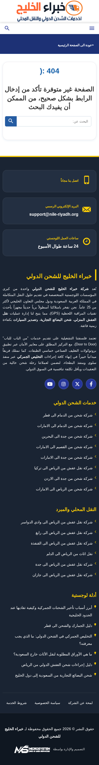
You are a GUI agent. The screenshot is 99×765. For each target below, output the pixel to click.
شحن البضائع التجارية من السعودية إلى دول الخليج (53, 675)
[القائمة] (92, 28)
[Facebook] (91, 384)
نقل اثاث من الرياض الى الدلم (69, 554)
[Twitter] (77, 384)
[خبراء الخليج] (50, 11)
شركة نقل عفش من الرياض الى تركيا (63, 468)
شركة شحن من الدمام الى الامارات (65, 426)
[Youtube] (50, 384)
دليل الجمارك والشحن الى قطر (68, 625)
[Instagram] (63, 384)
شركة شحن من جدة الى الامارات (67, 457)
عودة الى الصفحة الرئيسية (75, 45)
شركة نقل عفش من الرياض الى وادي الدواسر (57, 522)
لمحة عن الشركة (80, 703)
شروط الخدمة (16, 703)
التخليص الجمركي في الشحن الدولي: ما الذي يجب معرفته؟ (53, 640)
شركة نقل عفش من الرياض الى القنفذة (62, 543)
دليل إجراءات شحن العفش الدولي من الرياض (56, 665)
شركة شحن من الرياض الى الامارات (64, 489)
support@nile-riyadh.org (53, 214)
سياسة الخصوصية (47, 703)
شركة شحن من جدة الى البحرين (67, 436)
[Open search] (7, 28)
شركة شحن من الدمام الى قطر (68, 415)
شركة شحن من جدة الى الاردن (68, 478)
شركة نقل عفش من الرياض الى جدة (64, 564)
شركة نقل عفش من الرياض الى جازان (62, 575)
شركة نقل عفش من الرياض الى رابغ (64, 533)
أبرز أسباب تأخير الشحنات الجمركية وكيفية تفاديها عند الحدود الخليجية (51, 611)
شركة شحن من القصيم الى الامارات (64, 447)
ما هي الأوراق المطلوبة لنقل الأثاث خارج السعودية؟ (52, 654)
